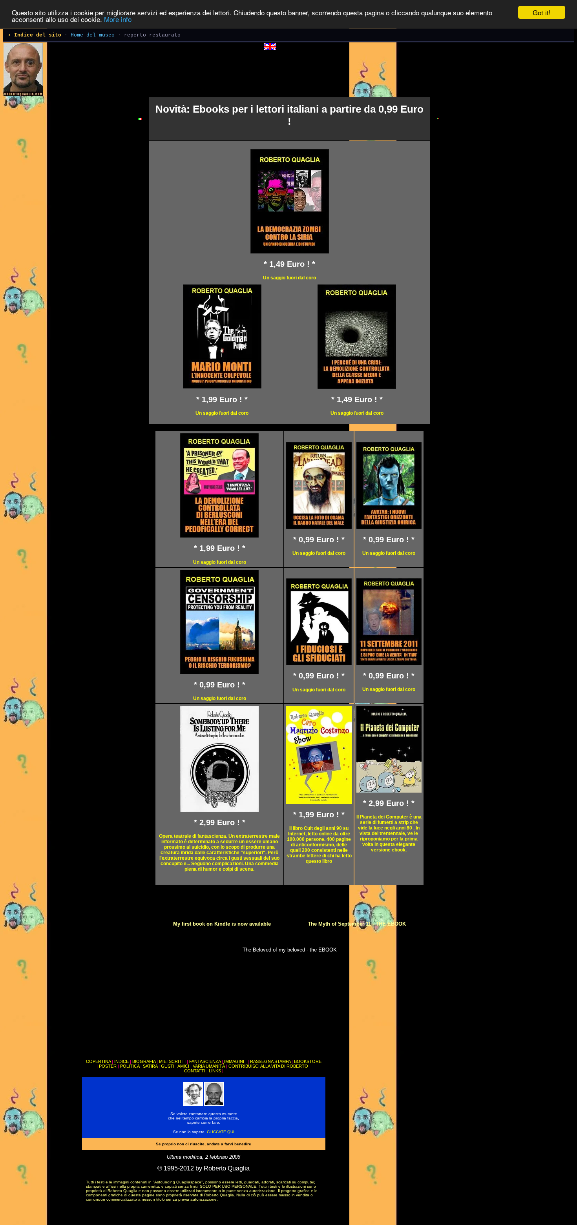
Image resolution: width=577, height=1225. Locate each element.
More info (117, 19)
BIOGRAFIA (143, 1061)
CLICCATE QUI (220, 1132)
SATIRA (150, 1066)
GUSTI (167, 1066)
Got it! (542, 12)
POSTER (108, 1066)
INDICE (121, 1061)
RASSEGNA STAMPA (270, 1061)
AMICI (183, 1066)
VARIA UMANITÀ (209, 1066)
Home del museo (93, 35)
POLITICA (129, 1066)
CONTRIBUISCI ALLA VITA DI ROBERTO (268, 1066)
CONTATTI (194, 1070)
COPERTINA (98, 1061)
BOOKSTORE (307, 1061)
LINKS (215, 1070)
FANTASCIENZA (205, 1061)
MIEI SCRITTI (172, 1061)
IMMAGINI (234, 1061)
